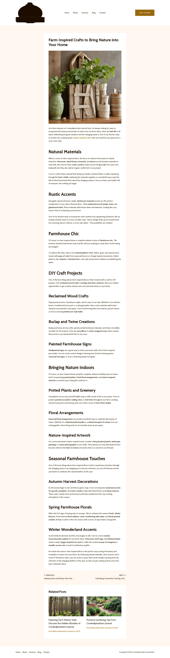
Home (66, 13)
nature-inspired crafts (82, 138)
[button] (144, 13)
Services (85, 13)
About (75, 13)
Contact (102, 13)
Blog (94, 13)
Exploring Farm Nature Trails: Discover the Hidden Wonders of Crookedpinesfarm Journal (64, 623)
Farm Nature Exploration (58, 631)
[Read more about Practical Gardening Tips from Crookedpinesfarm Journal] (104, 606)
